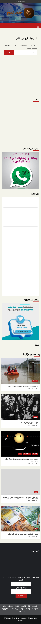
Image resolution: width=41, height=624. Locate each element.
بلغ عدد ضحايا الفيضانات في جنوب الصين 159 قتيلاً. (23, 200)
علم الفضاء (27, 454)
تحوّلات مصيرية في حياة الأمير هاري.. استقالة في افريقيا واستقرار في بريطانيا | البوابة (21, 229)
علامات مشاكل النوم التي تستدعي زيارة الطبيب (24, 250)
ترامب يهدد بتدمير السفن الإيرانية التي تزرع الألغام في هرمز (22, 270)
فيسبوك (23, 1)
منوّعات (35, 417)
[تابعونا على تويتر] (20, 170)
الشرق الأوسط (25, 606)
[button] (38, 27)
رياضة (4, 606)
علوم (20, 454)
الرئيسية (34, 606)
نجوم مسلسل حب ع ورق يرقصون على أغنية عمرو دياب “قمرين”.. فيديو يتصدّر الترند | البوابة (21, 236)
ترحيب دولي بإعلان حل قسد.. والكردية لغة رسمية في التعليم (22, 217)
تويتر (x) (19, 1)
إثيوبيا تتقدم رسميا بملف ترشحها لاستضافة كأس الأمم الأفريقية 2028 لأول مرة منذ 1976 (21, 291)
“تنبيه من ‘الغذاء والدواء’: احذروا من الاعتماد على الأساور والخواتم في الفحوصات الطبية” (21, 277)
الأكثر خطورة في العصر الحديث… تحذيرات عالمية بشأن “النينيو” (22, 255)
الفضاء (35, 454)
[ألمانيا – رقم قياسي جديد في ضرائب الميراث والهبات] (20, 518)
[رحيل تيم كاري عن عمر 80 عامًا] (20, 407)
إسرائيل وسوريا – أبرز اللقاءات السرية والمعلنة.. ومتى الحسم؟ (22, 262)
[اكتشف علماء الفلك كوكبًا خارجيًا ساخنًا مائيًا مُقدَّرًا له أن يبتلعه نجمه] (20, 444)
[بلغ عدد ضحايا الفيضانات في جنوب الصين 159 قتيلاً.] (20, 371)
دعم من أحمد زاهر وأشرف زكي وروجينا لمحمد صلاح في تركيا (21, 284)
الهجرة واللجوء (20, 611)
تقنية (36, 608)
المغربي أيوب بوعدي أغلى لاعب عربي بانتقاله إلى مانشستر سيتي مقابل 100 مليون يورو (23, 243)
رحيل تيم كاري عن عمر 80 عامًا (29, 205)
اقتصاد (36, 492)
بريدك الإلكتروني (21, 587)
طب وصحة (29, 608)
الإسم (21, 580)
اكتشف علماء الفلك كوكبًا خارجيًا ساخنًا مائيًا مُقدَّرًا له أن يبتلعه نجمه (21, 210)
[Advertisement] (20, 75)
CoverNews (15, 618)
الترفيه (17, 608)
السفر (12, 608)
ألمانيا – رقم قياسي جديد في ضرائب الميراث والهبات (22, 224)
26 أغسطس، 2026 (32, 389)
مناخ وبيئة (35, 381)
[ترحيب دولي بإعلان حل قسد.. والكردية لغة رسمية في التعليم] (20, 482)
